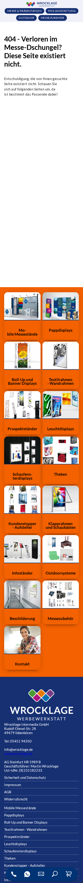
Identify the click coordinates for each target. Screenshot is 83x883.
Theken (9, 858)
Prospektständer (17, 837)
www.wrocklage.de (18, 753)
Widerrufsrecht (16, 799)
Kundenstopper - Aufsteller (24, 865)
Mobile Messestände (20, 808)
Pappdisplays (14, 815)
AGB (7, 792)
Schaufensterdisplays (20, 851)
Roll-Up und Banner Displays (25, 822)
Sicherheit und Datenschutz (25, 777)
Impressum (12, 785)
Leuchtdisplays (15, 844)
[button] (55, 874)
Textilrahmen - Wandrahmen (25, 829)
